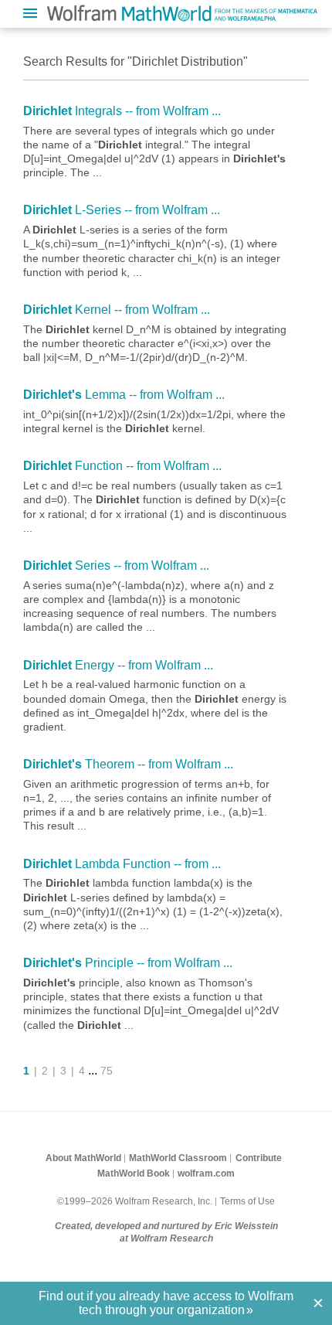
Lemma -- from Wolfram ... (124, 394)
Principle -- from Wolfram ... (127, 962)
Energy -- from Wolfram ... (118, 665)
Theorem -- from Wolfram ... (128, 764)
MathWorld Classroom (178, 1158)
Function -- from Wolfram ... (122, 465)
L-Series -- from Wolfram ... (121, 209)
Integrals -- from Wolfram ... (122, 111)
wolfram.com (206, 1173)
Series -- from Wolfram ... (116, 565)
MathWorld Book (133, 1173)
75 (106, 1070)
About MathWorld (83, 1158)
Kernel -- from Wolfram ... (116, 309)
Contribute (258, 1158)
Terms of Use (247, 1201)
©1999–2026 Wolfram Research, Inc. (134, 1201)
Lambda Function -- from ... (122, 863)
